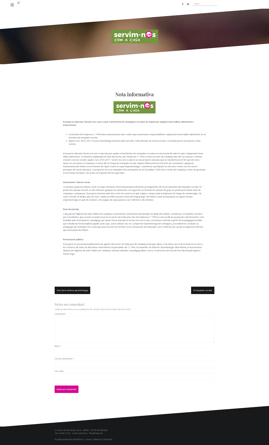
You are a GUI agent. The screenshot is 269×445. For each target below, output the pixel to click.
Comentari (60, 313)
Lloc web (59, 371)
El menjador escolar (202, 290)
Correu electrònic (64, 358)
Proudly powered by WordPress (69, 439)
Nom (58, 346)
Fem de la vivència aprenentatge (72, 290)
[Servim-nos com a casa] (134, 36)
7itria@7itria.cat (96, 433)
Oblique (96, 439)
